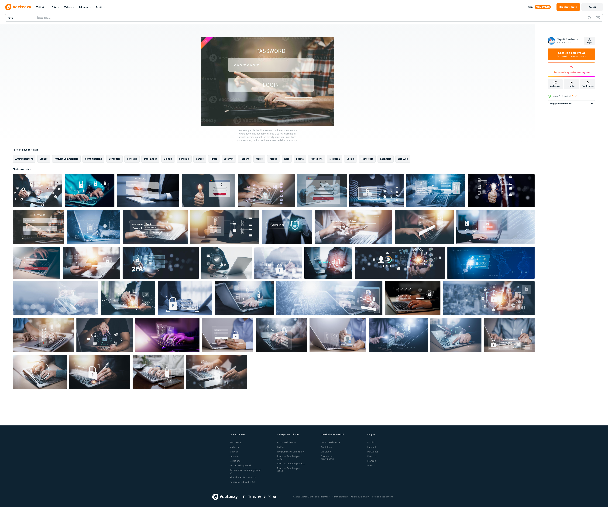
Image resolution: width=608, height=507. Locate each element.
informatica (150, 158)
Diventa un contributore (327, 457)
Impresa (234, 456)
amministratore (24, 158)
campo (200, 158)
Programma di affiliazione (291, 451)
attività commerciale (66, 158)
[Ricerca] (589, 18)
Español (371, 446)
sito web (403, 158)
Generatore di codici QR (242, 481)
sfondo (44, 158)
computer (114, 158)
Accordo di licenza (286, 442)
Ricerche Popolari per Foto (291, 463)
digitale (168, 158)
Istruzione (235, 460)
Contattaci (326, 446)
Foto (54, 7)
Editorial (83, 7)
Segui (589, 42)
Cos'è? (574, 96)
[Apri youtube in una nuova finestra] (274, 496)
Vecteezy (234, 446)
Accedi (592, 6)
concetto (132, 158)
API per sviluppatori (240, 465)
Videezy (234, 451)
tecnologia (367, 158)
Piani (530, 6)
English (371, 442)
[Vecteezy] (18, 7)
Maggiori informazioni (561, 103)
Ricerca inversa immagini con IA (245, 471)
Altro (369, 465)
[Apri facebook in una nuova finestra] (244, 496)
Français (371, 460)
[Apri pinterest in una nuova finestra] (259, 496)
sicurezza (335, 158)
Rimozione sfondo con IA (243, 477)
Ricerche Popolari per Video (288, 469)
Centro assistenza (330, 442)
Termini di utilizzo (339, 496)
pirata (214, 158)
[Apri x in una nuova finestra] (269, 496)
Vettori (40, 7)
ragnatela (385, 158)
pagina (300, 158)
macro (259, 158)
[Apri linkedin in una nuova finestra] (254, 496)
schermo (184, 158)
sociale (350, 158)
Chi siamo (326, 451)
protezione (317, 158)
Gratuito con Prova (571, 54)
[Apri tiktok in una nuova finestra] (264, 496)
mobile (273, 158)
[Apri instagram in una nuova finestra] (249, 496)
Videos (68, 7)
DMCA (280, 446)
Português (372, 451)
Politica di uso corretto (382, 496)
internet (228, 158)
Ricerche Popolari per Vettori (288, 457)
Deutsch (371, 456)
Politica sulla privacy (359, 496)
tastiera (244, 158)
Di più (99, 7)
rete (286, 158)
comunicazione (93, 158)
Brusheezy (235, 442)
